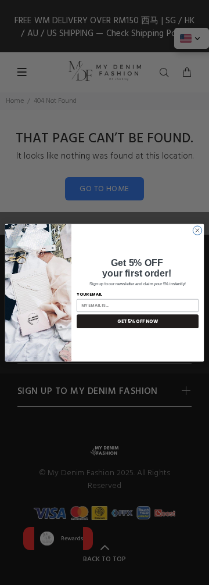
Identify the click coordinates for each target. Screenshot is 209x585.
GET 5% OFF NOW (137, 321)
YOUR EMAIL (89, 294)
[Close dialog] (197, 229)
